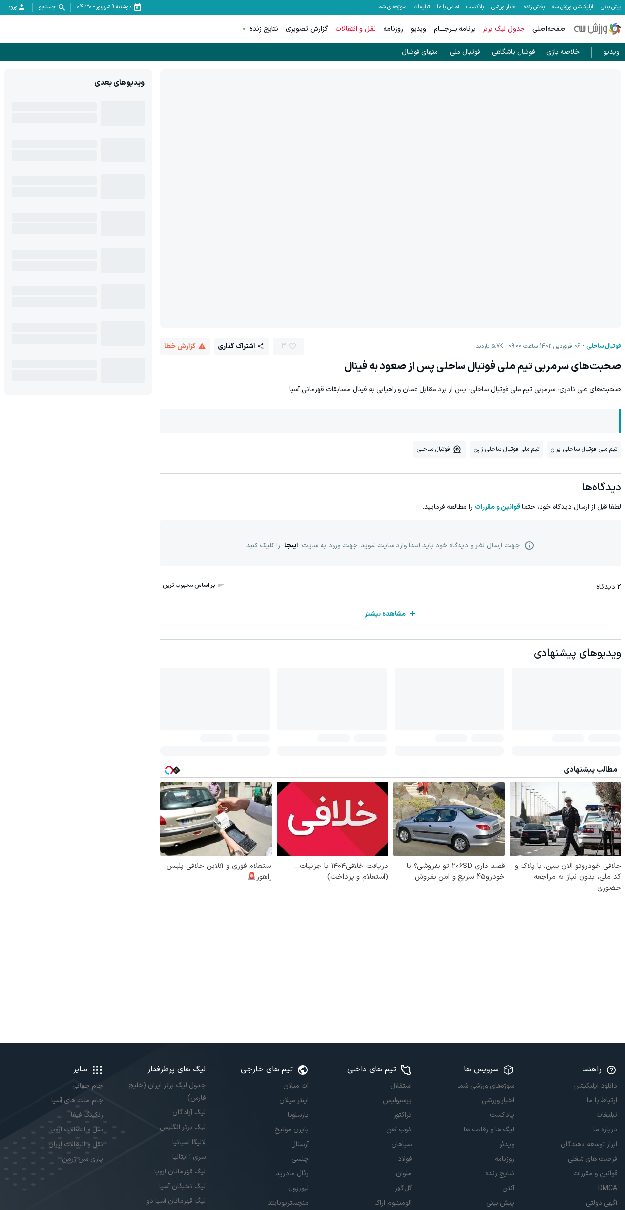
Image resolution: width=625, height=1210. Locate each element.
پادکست (475, 7)
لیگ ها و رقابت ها (489, 1130)
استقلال (401, 1086)
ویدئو (506, 1144)
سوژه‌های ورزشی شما (486, 1086)
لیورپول (298, 1188)
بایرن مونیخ (291, 1130)
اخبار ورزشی (504, 7)
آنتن (508, 1188)
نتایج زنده (264, 29)
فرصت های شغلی (592, 1159)
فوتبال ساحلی (603, 346)
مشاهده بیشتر (385, 614)
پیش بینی (611, 7)
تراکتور (403, 1115)
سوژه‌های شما (391, 7)
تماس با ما (448, 7)
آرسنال (300, 1144)
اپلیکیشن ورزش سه (572, 7)
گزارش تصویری (307, 29)
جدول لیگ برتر (504, 29)
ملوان (404, 1174)
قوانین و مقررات (497, 507)
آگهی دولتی (601, 1203)
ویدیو (418, 29)
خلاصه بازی (563, 52)
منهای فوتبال (420, 52)
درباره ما (605, 1130)
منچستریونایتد (288, 1203)
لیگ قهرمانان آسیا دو (176, 1201)
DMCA (607, 1188)
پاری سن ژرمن (82, 1159)
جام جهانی (87, 1086)
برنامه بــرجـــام (455, 29)
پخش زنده (534, 7)
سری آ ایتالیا (189, 1157)
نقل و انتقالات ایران (75, 1144)
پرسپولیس (397, 1100)
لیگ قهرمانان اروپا (180, 1172)
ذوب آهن (399, 1130)
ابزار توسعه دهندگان (589, 1144)
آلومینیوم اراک (393, 1203)
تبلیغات (422, 7)
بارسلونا (298, 1115)
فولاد (405, 1159)
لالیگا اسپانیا (189, 1142)
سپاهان (401, 1144)
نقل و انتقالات (355, 29)
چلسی (300, 1159)
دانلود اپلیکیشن (595, 1086)
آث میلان (296, 1086)
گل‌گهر (403, 1188)
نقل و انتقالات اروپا (76, 1130)
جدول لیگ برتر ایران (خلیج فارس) (167, 1091)
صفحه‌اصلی (549, 29)
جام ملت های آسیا (77, 1100)
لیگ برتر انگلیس (183, 1127)
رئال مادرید (292, 1174)
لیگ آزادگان (189, 1113)
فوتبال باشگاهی (513, 52)
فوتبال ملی (465, 52)
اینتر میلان (294, 1100)
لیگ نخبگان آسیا (182, 1186)
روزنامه (393, 29)
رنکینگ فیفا (87, 1115)
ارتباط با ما (602, 1100)
